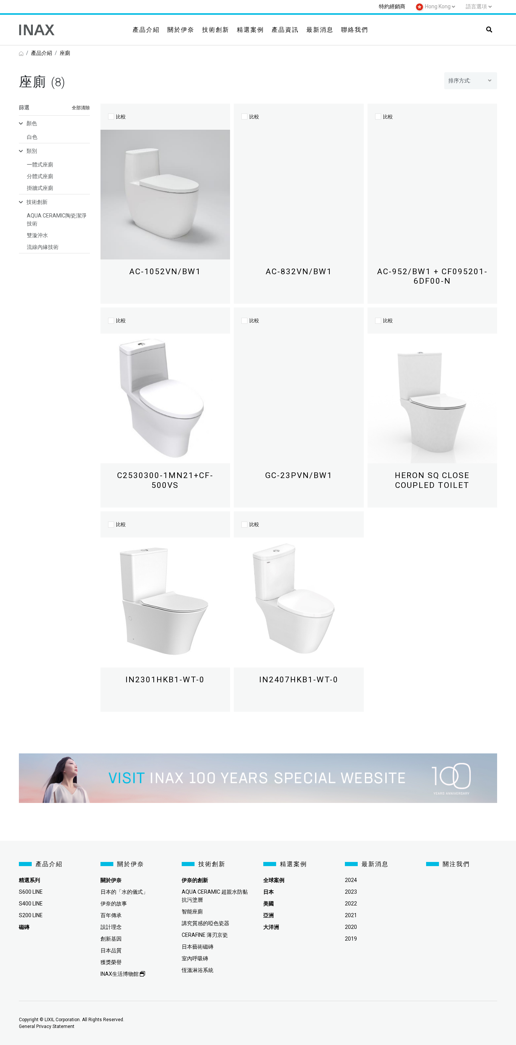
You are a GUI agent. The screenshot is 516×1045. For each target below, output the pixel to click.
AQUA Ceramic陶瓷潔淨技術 (57, 220)
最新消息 (320, 29)
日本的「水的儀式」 (124, 892)
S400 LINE (31, 904)
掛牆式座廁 (40, 188)
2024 (351, 880)
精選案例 (250, 29)
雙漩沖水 (37, 235)
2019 (351, 939)
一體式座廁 (40, 164)
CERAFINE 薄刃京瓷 (205, 935)
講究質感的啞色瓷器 (205, 923)
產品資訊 (285, 29)
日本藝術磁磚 (197, 947)
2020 (351, 927)
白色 (32, 137)
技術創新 (215, 29)
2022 (351, 904)
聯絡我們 (354, 29)
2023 (351, 892)
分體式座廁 (40, 176)
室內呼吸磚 (195, 958)
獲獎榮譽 (111, 962)
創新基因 (111, 939)
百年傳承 (111, 915)
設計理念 (111, 927)
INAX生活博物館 (120, 974)
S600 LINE (31, 892)
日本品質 (111, 950)
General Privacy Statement (46, 1026)
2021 (351, 915)
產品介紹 (146, 29)
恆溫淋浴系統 (197, 970)
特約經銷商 (392, 6)
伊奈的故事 (113, 904)
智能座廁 (192, 911)
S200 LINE (31, 915)
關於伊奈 (181, 29)
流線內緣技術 (43, 247)
